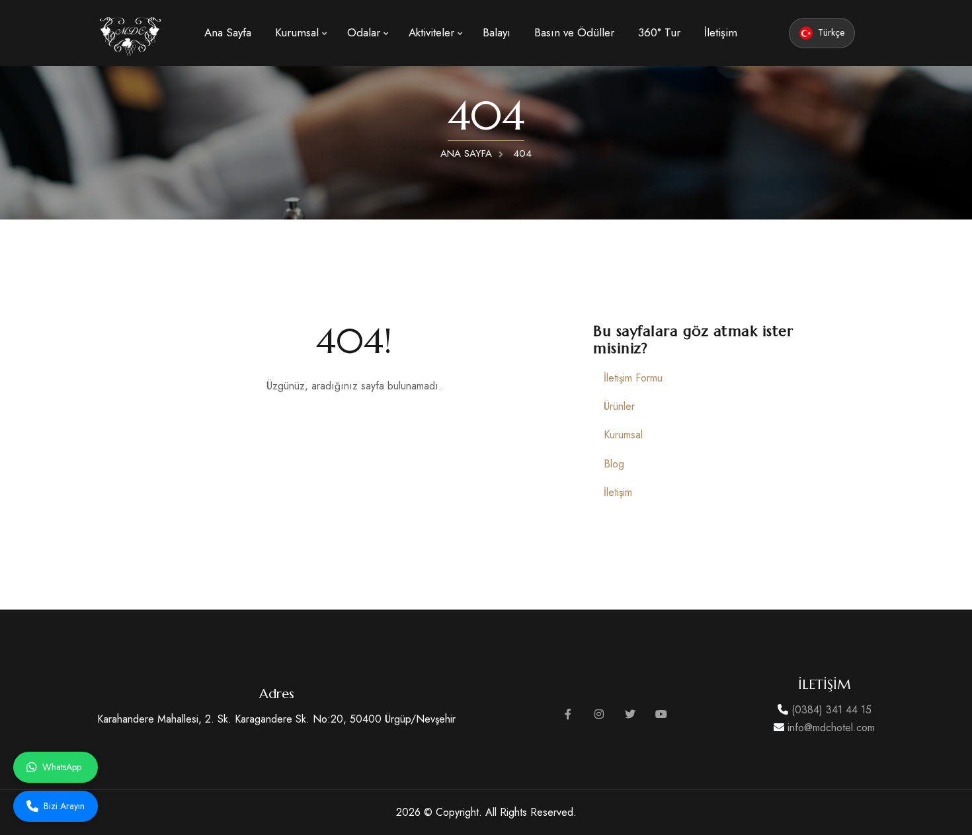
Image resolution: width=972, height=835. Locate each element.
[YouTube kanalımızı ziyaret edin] (661, 714)
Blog (614, 463)
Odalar (363, 32)
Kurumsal (297, 32)
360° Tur (659, 32)
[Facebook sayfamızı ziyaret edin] (568, 714)
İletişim (720, 32)
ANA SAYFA (466, 153)
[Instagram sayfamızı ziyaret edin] (599, 714)
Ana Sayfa (227, 32)
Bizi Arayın (64, 806)
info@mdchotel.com (829, 727)
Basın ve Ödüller (574, 32)
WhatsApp (61, 767)
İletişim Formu (633, 377)
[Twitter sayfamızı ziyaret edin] (630, 714)
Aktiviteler (431, 32)
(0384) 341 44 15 (829, 709)
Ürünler (619, 406)
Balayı (496, 32)
